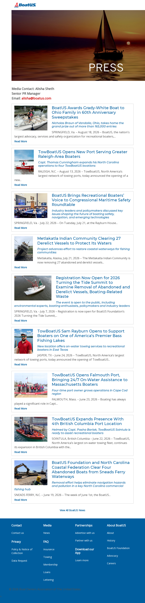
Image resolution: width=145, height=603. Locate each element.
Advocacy (112, 555)
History (111, 540)
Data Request (19, 560)
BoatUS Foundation (118, 548)
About (110, 533)
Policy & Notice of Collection (21, 551)
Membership (50, 564)
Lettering (48, 579)
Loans (46, 572)
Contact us (17, 533)
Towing (47, 557)
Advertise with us (85, 533)
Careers (111, 563)
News (46, 533)
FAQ (46, 541)
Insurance (48, 549)
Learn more (82, 560)
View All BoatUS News (72, 510)
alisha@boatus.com (36, 98)
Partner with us (83, 540)
